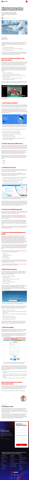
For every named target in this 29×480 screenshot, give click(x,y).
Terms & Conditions (11, 478)
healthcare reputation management (14, 157)
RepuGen (4, 160)
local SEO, (11, 227)
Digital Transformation (5, 6)
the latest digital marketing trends (15, 43)
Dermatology (3, 468)
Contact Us (20, 469)
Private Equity (4, 467)
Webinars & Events (22, 461)
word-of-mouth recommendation (7, 111)
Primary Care (3, 464)
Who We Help (4, 455)
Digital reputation (4, 145)
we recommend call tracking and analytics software (9, 109)
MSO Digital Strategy (13, 466)
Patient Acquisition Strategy (14, 463)
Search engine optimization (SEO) (6, 211)
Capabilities (12, 455)
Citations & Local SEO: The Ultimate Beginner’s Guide (17, 216)
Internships (20, 466)
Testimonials (21, 468)
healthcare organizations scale (10, 285)
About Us (20, 455)
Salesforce (21, 244)
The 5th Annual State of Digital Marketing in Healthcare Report (18, 250)
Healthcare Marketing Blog (23, 457)
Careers (20, 465)
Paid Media (12, 457)
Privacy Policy (16, 478)
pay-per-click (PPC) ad (23, 110)
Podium (4, 163)
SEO (7, 139)
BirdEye (4, 161)
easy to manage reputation (15, 152)
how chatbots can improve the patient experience (18, 169)
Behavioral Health (4, 461)
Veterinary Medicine (4, 465)
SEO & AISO (12, 460)
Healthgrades (17, 244)
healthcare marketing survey (7, 365)
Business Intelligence (13, 464)
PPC (5, 139)
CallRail (3, 110)
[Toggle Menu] (26, 1)
